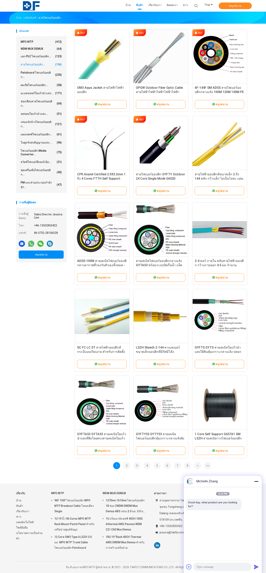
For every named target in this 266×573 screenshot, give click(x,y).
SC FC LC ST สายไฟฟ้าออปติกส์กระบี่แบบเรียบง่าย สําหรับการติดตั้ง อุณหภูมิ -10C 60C (101, 352)
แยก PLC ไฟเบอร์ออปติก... (41, 56)
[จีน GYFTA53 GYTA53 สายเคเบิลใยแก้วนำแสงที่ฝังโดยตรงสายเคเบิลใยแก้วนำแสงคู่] (102, 403)
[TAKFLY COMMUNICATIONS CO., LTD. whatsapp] (31, 243)
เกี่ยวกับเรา (22, 511)
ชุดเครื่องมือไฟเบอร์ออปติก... (41, 172)
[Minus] (256, 481)
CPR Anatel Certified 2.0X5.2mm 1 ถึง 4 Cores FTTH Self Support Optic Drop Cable (101, 178)
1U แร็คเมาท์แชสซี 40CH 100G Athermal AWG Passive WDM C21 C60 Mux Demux (124, 524)
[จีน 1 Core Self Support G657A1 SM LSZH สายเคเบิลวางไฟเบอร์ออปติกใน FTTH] (219, 403)
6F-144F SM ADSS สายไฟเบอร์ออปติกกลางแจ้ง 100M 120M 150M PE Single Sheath (219, 92)
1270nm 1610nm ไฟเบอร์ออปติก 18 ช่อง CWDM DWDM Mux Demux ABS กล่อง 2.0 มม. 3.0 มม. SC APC (126, 506)
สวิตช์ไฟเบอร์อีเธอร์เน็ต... (41, 161)
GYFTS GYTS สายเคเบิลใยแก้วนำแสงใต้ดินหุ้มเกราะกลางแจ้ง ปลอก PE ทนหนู (218, 352)
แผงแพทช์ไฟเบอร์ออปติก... (41, 134)
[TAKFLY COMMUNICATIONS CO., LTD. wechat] (40, 243)
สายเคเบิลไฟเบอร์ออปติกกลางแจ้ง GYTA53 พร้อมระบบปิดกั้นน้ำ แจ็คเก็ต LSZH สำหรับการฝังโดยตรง (159, 265)
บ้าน (18, 500)
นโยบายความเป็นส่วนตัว (29, 535)
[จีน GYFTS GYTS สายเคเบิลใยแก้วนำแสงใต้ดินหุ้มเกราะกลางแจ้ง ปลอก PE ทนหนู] (219, 316)
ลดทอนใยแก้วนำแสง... (41, 113)
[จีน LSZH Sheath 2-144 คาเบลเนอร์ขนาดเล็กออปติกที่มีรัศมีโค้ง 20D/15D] (161, 316)
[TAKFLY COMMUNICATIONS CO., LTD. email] (22, 243)
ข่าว (18, 516)
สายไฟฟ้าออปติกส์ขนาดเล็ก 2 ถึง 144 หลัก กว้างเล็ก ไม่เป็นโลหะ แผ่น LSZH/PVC (219, 178)
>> (207, 465)
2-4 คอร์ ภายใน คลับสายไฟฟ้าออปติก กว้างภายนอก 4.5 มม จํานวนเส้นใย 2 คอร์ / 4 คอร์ (219, 265)
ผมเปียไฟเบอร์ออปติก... (41, 85)
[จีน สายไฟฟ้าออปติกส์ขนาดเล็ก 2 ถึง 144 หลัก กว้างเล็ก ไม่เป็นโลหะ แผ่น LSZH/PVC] (219, 143)
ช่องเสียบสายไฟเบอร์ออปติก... (41, 103)
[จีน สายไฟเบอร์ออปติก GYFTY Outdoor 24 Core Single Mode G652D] (161, 143)
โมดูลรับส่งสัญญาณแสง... (41, 142)
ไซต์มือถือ (22, 527)
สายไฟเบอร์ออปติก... (41, 64)
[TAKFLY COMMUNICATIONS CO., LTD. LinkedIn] (157, 545)
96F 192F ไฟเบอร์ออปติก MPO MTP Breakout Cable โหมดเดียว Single (74, 506)
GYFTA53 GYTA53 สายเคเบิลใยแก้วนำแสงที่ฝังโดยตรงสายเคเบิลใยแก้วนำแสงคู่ (101, 438)
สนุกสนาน (235, 5)
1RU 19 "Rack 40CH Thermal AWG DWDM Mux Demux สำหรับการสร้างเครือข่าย (125, 542)
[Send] (256, 567)
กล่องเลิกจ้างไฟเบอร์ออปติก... (41, 124)
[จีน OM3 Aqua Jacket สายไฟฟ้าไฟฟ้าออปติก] (102, 56)
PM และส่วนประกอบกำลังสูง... (41, 184)
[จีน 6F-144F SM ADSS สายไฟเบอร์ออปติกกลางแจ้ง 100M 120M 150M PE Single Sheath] (219, 56)
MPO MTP (41, 41)
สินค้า (19, 505)
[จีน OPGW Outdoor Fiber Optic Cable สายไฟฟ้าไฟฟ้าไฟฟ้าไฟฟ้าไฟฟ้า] (161, 56)
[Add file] (189, 567)
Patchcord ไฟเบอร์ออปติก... (41, 74)
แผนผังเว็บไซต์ (25, 522)
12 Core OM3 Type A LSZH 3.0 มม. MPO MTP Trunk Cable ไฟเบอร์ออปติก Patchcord (73, 542)
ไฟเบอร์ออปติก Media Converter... (41, 152)
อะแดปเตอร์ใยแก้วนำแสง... (41, 93)
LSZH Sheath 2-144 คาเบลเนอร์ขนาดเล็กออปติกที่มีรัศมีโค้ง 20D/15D (158, 352)
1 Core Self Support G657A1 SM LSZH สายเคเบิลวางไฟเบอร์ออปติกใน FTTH (218, 438)
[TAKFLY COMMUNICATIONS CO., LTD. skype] (50, 243)
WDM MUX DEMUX (41, 48)
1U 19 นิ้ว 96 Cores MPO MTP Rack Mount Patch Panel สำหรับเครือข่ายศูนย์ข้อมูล (74, 524)
